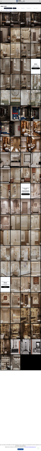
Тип (1, 8)
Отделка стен (22, 8)
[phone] (39, 1)
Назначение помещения (7, 8)
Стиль (18, 8)
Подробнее (35, 68)
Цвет (13, 8)
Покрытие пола (29, 8)
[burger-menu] (1, 1)
